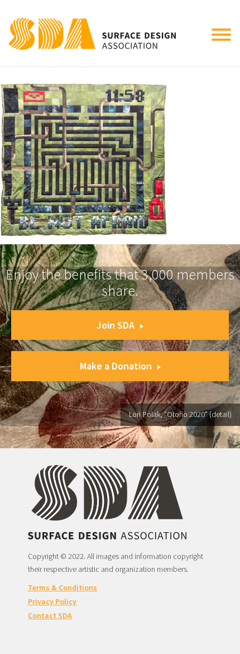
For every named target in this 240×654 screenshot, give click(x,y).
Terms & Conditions (62, 587)
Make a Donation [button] (116, 365)
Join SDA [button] (116, 325)
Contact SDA (50, 615)
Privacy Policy (52, 601)
